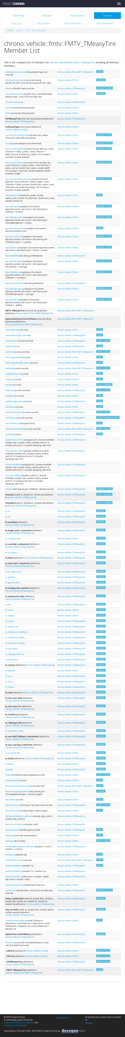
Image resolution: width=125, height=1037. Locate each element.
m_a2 (7, 516)
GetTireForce (11, 417)
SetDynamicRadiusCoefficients (19, 816)
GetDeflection (11, 340)
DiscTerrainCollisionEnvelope (18, 179)
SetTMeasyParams (13, 860)
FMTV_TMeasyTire (39, 30)
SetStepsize (10, 854)
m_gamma (10, 577)
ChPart (8, 107)
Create (8, 143)
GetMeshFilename (13, 374)
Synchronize (10, 890)
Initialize (9, 489)
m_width (9, 769)
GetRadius (10, 390)
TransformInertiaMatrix (16, 920)
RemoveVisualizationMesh (17, 791)
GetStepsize (10, 407)
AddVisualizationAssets (16, 72)
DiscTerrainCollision (14, 148)
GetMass (9, 368)
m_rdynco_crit (11, 626)
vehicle (19, 30)
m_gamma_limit (12, 582)
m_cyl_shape (11, 552)
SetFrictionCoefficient (15, 824)
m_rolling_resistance (14, 654)
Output (8, 775)
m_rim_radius (11, 648)
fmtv (27, 30)
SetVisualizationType (14, 885)
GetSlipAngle (11, 395)
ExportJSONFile (12, 255)
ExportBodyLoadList (14, 217)
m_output (9, 615)
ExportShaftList (12, 299)
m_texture (9, 687)
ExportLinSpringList (14, 261)
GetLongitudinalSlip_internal (18, 362)
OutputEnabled (12, 780)
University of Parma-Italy (15, 1025)
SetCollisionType (13, 810)
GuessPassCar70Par (14, 439)
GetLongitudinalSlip (14, 357)
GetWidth (9, 434)
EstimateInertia (12, 195)
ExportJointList (12, 247)
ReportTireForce (13, 805)
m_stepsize (10, 670)
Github (89, 1023)
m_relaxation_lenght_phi (16, 632)
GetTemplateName (14, 412)
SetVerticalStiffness (14, 865)
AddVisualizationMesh (15, 80)
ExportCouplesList (13, 236)
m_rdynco (9, 621)
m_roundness (11, 659)
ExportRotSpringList (14, 288)
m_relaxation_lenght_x (15, 637)
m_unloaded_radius (14, 731)
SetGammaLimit (12, 830)
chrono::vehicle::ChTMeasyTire (71, 88)
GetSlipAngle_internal (15, 401)
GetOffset (9, 384)
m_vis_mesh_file (12, 753)
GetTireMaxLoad (13, 423)
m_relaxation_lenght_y (15, 643)
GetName (9, 379)
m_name (9, 610)
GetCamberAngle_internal (17, 335)
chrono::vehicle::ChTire (67, 80)
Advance (9, 88)
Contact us (62, 1017)
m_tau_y (9, 681)
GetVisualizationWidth (15, 429)
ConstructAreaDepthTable (17, 135)
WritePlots (10, 942)
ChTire (8, 113)
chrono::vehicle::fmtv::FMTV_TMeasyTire (72, 62)
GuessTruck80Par (13, 464)
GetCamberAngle (13, 329)
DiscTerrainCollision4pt (16, 162)
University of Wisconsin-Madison (19, 1022)
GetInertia (9, 352)
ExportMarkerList (13, 272)
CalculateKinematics (14, 94)
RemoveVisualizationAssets (17, 786)
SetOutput (10, 841)
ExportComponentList (15, 228)
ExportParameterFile (14, 283)
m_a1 (7, 511)
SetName (9, 835)
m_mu (8, 604)
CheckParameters (13, 102)
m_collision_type (13, 538)
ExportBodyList (12, 206)
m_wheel (9, 764)
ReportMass (10, 799)
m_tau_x (9, 676)
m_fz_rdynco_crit (13, 571)
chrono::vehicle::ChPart (67, 107)
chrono (10, 30)
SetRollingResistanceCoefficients (20, 846)
